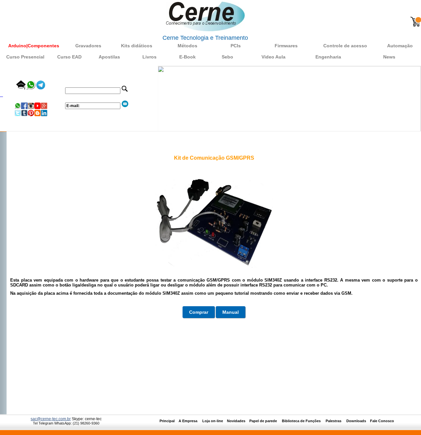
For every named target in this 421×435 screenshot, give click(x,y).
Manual (230, 312)
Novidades (238, 421)
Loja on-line (212, 421)
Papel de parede (263, 421)
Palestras (334, 421)
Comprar (198, 312)
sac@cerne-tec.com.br (51, 419)
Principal (167, 421)
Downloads (356, 421)
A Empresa (190, 421)
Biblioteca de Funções (302, 421)
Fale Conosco (382, 421)
